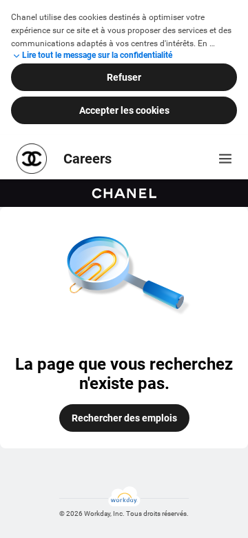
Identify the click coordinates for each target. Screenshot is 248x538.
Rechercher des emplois (124, 418)
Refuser (124, 77)
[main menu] (225, 158)
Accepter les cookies (124, 110)
